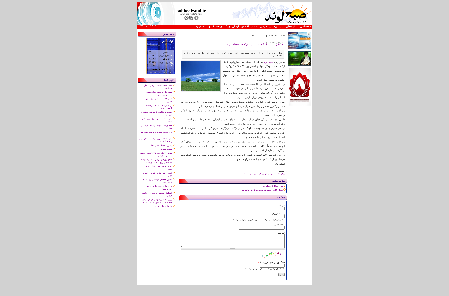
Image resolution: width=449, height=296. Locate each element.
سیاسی (263, 26)
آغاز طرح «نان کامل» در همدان (160, 206)
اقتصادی (245, 26)
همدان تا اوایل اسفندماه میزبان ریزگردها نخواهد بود (255, 44)
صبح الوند (268, 62)
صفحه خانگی (279, 225)
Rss (205, 27)
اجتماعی (254, 26)
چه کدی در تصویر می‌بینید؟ (271, 262)
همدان (273, 174)
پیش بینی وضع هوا (250, 174)
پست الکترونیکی (278, 213)
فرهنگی (235, 26)
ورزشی (227, 26)
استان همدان (292, 26)
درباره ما (197, 26)
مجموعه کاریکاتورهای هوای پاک (270, 186)
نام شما (282, 205)
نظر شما (281, 233)
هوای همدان (264, 174)
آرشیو (211, 26)
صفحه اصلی (305, 26)
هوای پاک (281, 174)
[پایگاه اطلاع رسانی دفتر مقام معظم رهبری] (299, 65)
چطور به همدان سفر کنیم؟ (161, 145)
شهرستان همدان (276, 26)
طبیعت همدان (166, 149)
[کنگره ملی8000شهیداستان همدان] (299, 106)
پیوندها (219, 26)
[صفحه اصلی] (224, 24)
